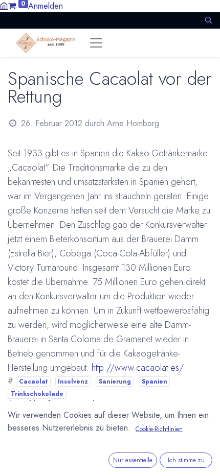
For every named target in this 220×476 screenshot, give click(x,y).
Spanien (154, 381)
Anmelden (45, 6)
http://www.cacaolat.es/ (138, 367)
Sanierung (115, 381)
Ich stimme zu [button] (186, 460)
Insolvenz (73, 381)
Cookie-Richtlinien (159, 429)
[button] (208, 20)
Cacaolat (33, 381)
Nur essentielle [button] (132, 460)
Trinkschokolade (37, 393)
